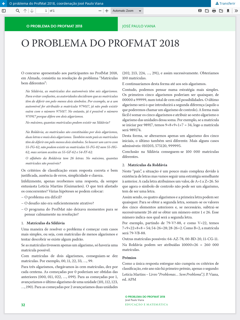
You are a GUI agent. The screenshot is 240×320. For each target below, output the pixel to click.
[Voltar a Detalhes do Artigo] (3, 3)
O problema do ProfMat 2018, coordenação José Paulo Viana (56, 3)
